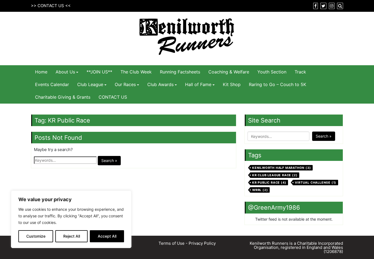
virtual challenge (315, 182)
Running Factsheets (180, 72)
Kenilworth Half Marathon (281, 168)
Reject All (71, 236)
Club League (90, 84)
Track (300, 72)
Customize (35, 236)
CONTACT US (51, 5)
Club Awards (160, 84)
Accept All (107, 236)
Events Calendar (52, 84)
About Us (65, 72)
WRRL (260, 190)
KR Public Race (269, 182)
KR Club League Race (274, 175)
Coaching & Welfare (228, 72)
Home (41, 72)
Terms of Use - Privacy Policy (187, 243)
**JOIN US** (99, 72)
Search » (109, 160)
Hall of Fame (198, 84)
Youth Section (271, 72)
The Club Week (136, 72)
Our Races (125, 84)
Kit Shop (232, 84)
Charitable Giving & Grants (62, 97)
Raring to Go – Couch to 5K (277, 84)
